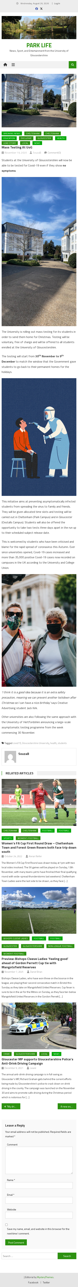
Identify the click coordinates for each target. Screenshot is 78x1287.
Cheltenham (33, 133)
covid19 (17, 743)
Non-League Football (60, 946)
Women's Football (28, 838)
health (53, 743)
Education (9, 138)
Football (47, 830)
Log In (57, 3)
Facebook (33, 1282)
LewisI (33, 1068)
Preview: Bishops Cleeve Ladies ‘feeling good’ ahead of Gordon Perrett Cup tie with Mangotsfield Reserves (35, 963)
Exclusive (26, 138)
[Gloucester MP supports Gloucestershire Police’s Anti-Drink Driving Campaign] (39, 1025)
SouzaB (37, 152)
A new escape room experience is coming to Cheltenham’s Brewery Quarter (68, 1106)
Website (11, 1209)
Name (11, 1180)
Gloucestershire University (35, 743)
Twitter (46, 1282)
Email (10, 1195)
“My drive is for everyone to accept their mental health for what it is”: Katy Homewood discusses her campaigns (13, 1106)
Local (25, 143)
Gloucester (44, 138)
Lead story (9, 143)
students (62, 743)
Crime (6, 1054)
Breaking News (11, 133)
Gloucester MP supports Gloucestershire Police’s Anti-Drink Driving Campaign (37, 1061)
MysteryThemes (45, 1277)
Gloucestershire (32, 946)
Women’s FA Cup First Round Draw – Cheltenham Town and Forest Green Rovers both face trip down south (39, 847)
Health (61, 138)
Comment (12, 1144)
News (37, 143)
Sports (7, 838)
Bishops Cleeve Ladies (15, 938)
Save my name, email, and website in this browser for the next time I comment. (38, 1231)
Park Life (39, 45)
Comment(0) (54, 152)
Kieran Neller (35, 856)
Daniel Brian (36, 972)
